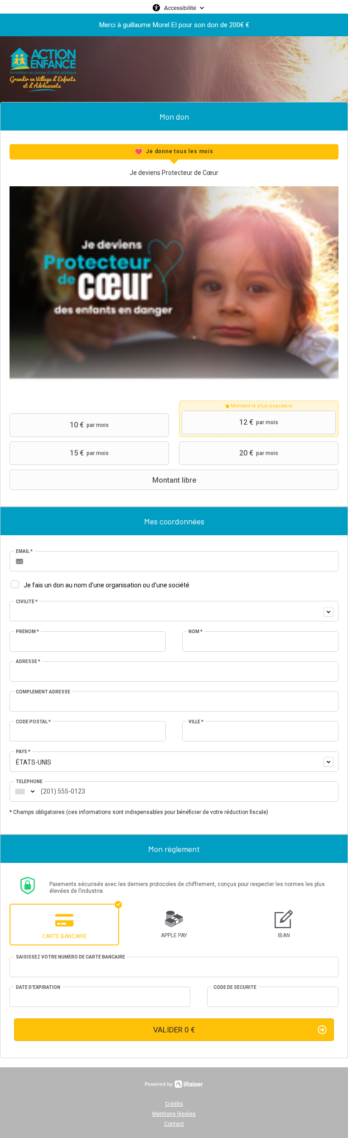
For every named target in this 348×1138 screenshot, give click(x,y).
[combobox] (174, 611)
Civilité (27, 601)
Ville (195, 721)
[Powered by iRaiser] (174, 1084)
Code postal (33, 721)
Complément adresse (43, 691)
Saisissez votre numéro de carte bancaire (70, 956)
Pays (23, 751)
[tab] (174, 152)
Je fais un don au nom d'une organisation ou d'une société (106, 585)
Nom (195, 631)
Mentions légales (174, 1114)
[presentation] (174, 152)
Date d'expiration (38, 987)
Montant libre (174, 480)
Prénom (27, 631)
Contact (174, 1124)
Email (24, 551)
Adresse (28, 661)
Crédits (174, 1104)
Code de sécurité (234, 987)
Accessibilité (180, 8)
